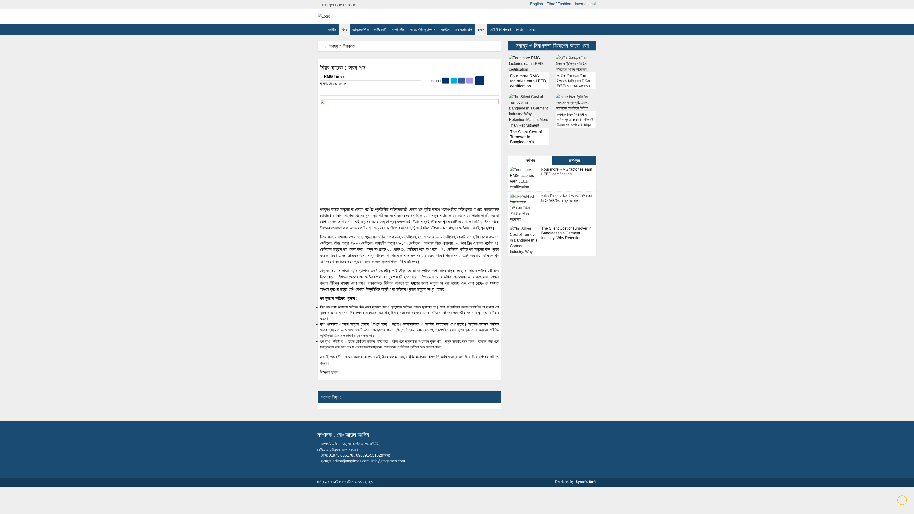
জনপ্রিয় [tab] (574, 160)
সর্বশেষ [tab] (530, 160)
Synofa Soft (586, 482)
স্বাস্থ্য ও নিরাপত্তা (342, 46)
